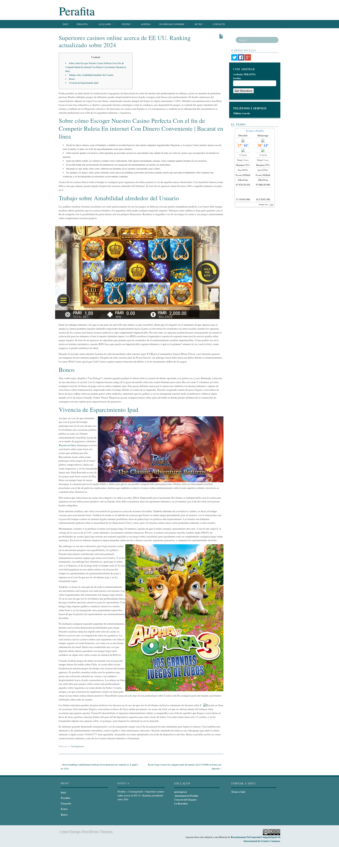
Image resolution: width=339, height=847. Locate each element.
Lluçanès (105, 24)
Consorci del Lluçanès (185, 799)
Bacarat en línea (67, 445)
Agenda (146, 24)
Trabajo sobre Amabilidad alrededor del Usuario (91, 74)
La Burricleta (181, 803)
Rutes (199, 24)
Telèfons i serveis (241, 113)
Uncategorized (77, 746)
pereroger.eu (180, 792)
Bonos (72, 78)
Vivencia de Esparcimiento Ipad (83, 82)
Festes (126, 24)
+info (271, 205)
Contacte (219, 24)
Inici (65, 24)
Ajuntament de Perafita (186, 795)
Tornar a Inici (238, 792)
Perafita (77, 11)
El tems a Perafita (255, 131)
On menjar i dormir (172, 24)
